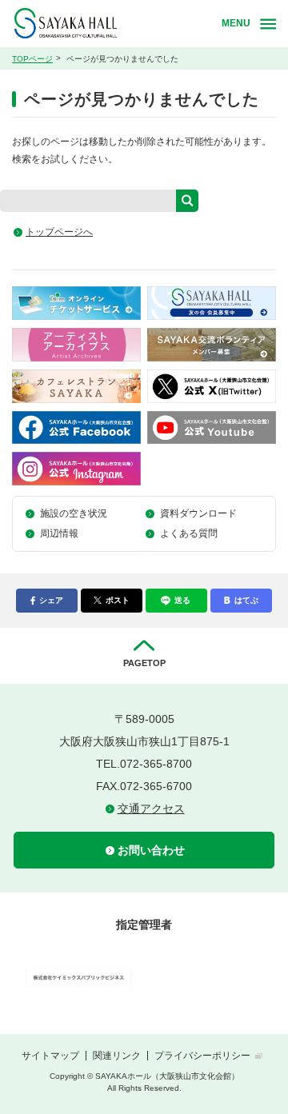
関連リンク (117, 1055)
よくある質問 (189, 533)
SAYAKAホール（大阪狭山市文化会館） (114, 23)
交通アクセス (151, 808)
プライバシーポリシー (202, 1055)
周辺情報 (59, 533)
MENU (236, 23)
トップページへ (59, 232)
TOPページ (32, 58)
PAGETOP (144, 663)
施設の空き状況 (73, 513)
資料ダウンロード (198, 513)
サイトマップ (50, 1055)
